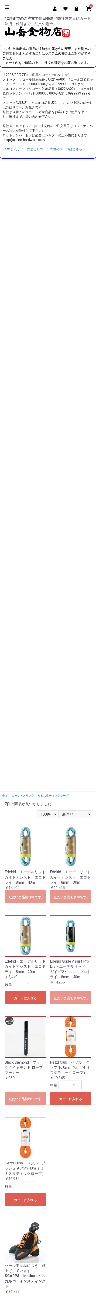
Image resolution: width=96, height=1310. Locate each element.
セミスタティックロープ (53, 795)
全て (5, 795)
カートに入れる (25, 998)
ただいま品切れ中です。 (27, 897)
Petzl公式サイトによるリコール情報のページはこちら (42, 149)
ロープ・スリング (23, 795)
